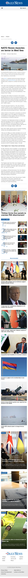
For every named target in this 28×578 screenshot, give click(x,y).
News (2, 36)
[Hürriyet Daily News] (14, 3)
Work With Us (17, 570)
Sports (21, 558)
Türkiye (4, 556)
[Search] (21, 8)
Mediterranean (11, 80)
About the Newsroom (6, 572)
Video (3, 560)
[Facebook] (12, 42)
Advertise (3, 573)
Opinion (21, 556)
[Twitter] (16, 42)
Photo (12, 560)
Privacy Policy (4, 570)
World (7, 36)
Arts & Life (13, 558)
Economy (13, 556)
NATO (5, 78)
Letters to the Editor (19, 572)
